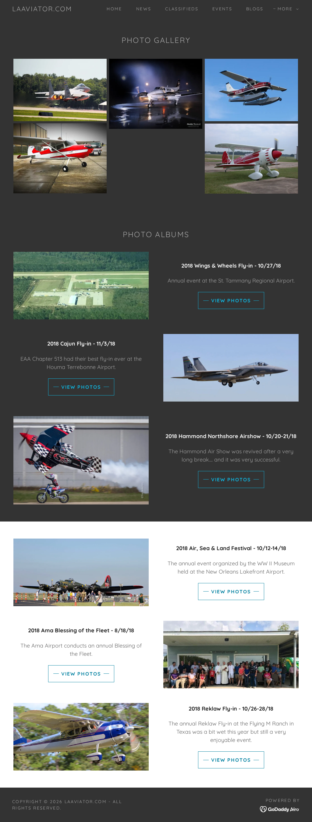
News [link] (143, 9)
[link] (42, 9)
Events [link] (222, 9)
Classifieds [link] (181, 9)
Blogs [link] (255, 9)
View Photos (231, 300)
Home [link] (114, 9)
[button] (286, 8)
